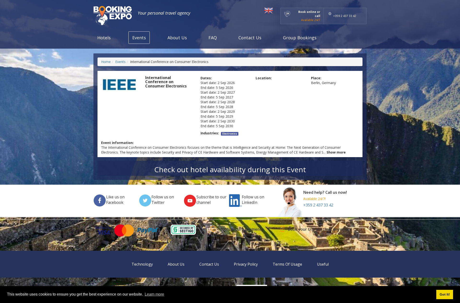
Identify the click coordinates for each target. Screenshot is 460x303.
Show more (336, 152)
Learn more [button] (154, 294)
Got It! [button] (445, 294)
